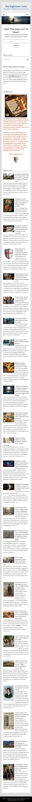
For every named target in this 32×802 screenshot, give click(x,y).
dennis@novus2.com (14, 76)
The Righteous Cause (16, 6)
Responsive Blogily (12, 800)
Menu (27, 14)
